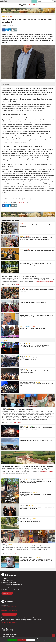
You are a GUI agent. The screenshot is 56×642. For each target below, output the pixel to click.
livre (20, 198)
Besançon (22, 343)
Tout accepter (12, 640)
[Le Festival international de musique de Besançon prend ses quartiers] (10, 510)
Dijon (21, 426)
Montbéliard (23, 557)
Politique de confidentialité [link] (42, 640)
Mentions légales (7, 588)
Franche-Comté (24, 505)
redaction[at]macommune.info (8, 606)
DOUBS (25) (22, 518)
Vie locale (33, 479)
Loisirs (21, 223)
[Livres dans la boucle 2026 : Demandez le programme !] (28, 400)
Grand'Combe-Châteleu (26, 492)
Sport (40, 557)
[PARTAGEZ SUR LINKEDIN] (9, 30)
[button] (52, 1)
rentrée (33, 198)
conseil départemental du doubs (10, 198)
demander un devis (9, 614)
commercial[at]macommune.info (9, 610)
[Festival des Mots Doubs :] (10, 319)
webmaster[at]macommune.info (9, 622)
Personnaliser (31, 640)
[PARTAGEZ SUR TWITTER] (6, 30)
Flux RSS (5, 586)
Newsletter (7, 593)
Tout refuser (21, 640)
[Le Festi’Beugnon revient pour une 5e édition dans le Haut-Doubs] (10, 497)
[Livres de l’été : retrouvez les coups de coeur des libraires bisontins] (28, 536)
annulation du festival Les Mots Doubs (43, 281)
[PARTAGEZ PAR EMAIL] (12, 30)
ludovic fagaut (26, 198)
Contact (5, 578)
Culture (4, 16)
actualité (28, 518)
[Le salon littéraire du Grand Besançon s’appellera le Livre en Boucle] (10, 228)
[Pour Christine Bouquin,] (10, 254)
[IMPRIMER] (15, 30)
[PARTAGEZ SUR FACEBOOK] (3, 30)
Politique (10, 16)
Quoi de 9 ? (40, 479)
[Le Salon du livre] (10, 331)
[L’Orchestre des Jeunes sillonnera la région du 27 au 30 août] (10, 387)
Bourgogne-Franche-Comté (27, 382)
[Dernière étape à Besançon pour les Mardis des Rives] (10, 444)
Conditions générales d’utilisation (11, 589)
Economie (27, 262)
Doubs (3, 464)
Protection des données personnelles (12, 584)
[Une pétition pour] (10, 306)
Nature (31, 426)
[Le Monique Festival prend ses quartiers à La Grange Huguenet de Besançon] (10, 374)
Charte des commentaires (9, 582)
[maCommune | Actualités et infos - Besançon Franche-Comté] (23, 4)
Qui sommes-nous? (8, 580)
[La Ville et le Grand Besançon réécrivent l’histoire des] (10, 241)
